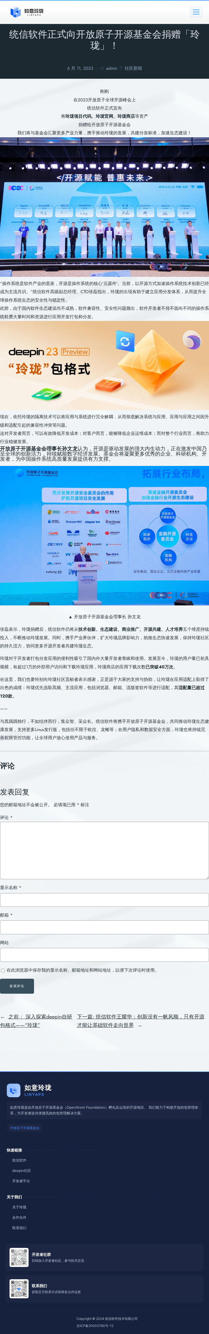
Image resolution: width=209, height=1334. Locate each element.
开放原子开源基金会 (24, 1128)
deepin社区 (21, 1170)
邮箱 (6, 915)
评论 (6, 817)
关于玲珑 (19, 1207)
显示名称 (10, 887)
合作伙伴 (19, 1217)
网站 (4, 942)
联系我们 (19, 1228)
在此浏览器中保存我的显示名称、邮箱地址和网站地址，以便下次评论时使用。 (83, 970)
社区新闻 (133, 68)
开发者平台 (21, 1181)
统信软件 (19, 1160)
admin (111, 68)
